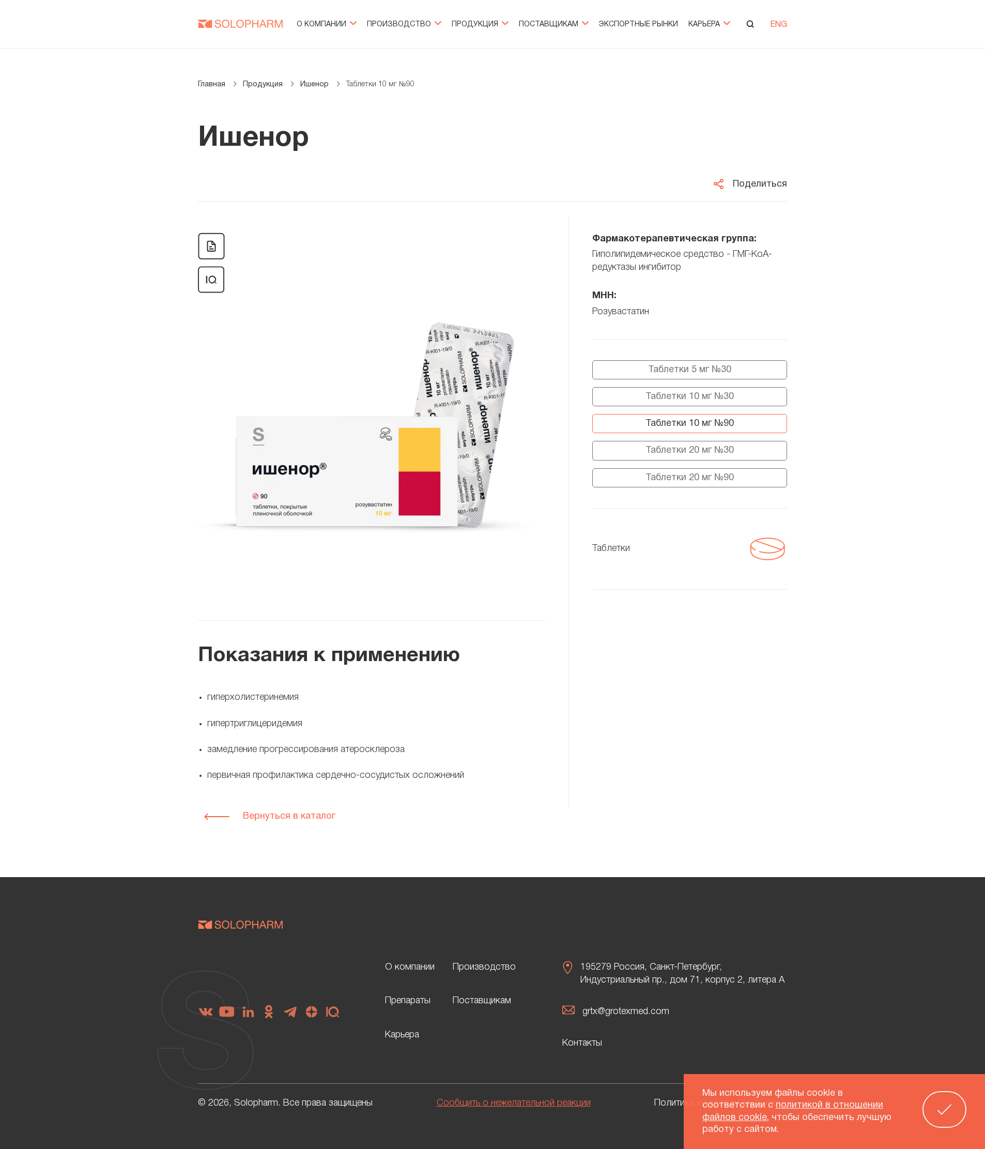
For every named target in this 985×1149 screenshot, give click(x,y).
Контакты (582, 1043)
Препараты (407, 1001)
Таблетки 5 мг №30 (689, 369)
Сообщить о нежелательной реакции (514, 1103)
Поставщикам (549, 24)
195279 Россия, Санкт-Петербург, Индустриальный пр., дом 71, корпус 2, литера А (682, 973)
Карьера (705, 24)
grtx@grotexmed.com (625, 1011)
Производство (400, 24)
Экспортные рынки (638, 24)
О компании (322, 24)
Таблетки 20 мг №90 (689, 477)
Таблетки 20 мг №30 (689, 450)
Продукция (476, 24)
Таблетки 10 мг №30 (689, 396)
